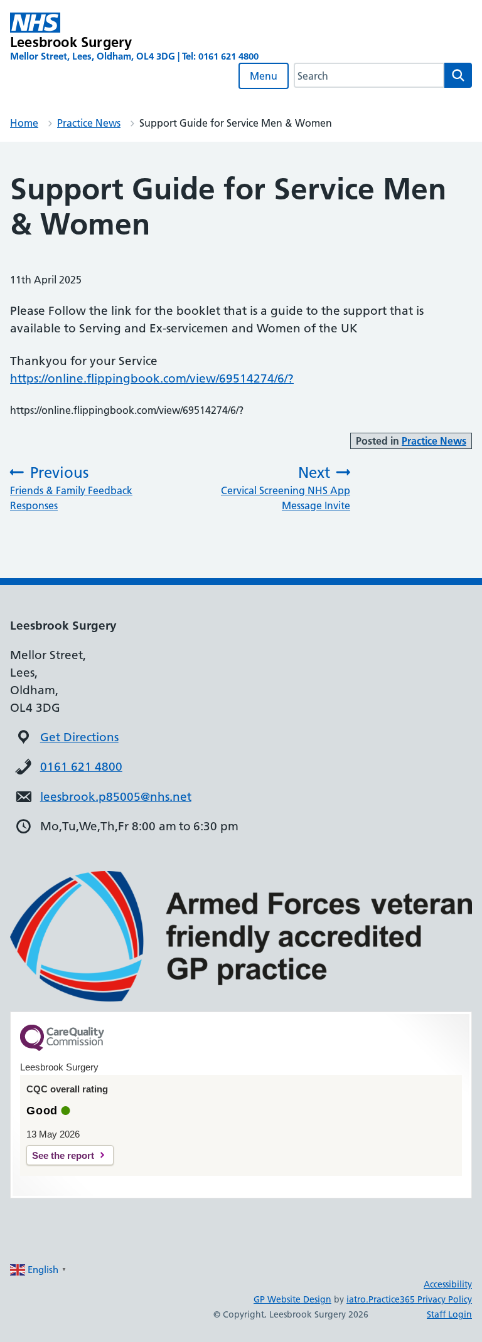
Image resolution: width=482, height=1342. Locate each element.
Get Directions (79, 737)
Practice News (88, 123)
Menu (263, 76)
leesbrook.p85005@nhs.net (115, 797)
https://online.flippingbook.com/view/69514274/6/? (152, 378)
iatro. (357, 1299)
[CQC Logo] (62, 1048)
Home (24, 123)
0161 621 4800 (81, 766)
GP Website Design (292, 1299)
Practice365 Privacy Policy (420, 1299)
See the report (63, 1155)
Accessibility (448, 1284)
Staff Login (449, 1314)
